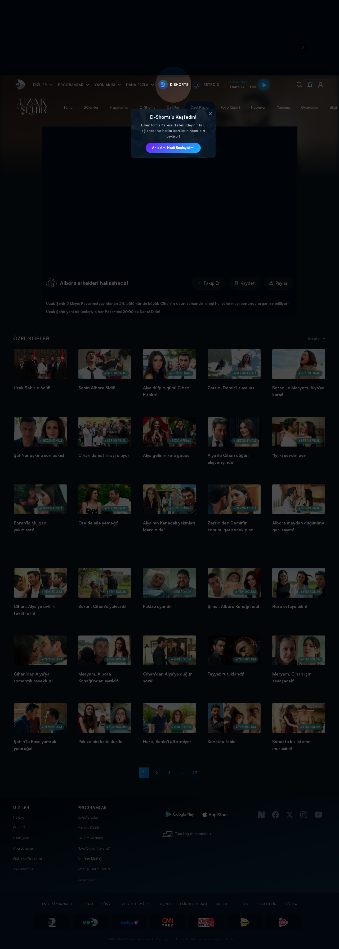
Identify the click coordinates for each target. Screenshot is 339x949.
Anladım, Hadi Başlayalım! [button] (173, 147)
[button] (210, 114)
